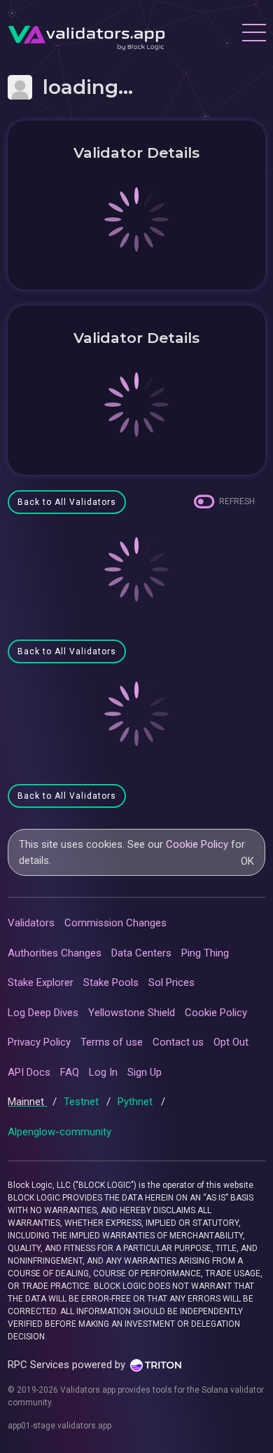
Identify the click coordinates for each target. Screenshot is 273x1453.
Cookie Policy (197, 844)
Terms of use (111, 1042)
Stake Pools (111, 982)
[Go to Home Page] (86, 34)
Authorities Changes (55, 953)
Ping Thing (205, 953)
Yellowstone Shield (131, 1012)
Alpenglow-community (59, 1132)
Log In (103, 1072)
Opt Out (231, 1042)
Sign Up (144, 1072)
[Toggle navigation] (253, 34)
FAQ (69, 1072)
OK (247, 861)
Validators (31, 923)
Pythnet (136, 1101)
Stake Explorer (41, 982)
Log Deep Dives (43, 1012)
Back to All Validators (67, 502)
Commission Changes (115, 923)
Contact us (178, 1042)
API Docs (29, 1072)
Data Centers (141, 953)
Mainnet (27, 1101)
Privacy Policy (39, 1042)
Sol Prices (171, 982)
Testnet (83, 1101)
